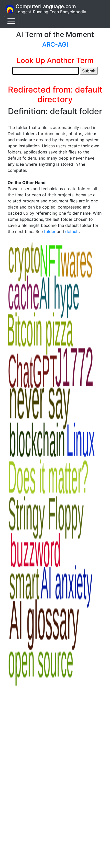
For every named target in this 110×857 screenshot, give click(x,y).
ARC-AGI (55, 44)
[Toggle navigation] (11, 21)
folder (50, 231)
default (72, 231)
